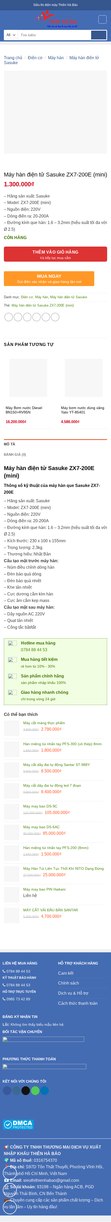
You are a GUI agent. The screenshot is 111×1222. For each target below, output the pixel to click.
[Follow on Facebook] (7, 1090)
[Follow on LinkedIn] (44, 1090)
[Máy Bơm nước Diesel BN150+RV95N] (28, 378)
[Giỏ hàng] (102, 19)
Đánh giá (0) (15, 455)
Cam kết (65, 973)
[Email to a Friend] (36, 317)
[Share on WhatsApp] (8, 317)
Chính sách (68, 983)
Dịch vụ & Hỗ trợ (73, 993)
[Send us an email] (25, 1090)
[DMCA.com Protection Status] (18, 1124)
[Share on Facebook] (18, 317)
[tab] (55, 444)
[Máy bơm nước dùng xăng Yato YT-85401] (83, 378)
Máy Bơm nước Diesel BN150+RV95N (24, 410)
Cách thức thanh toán (78, 1003)
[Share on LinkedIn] (55, 317)
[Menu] (7, 19)
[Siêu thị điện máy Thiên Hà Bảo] (55, 19)
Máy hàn (56, 58)
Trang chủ (13, 58)
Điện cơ (35, 58)
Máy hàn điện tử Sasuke (68, 297)
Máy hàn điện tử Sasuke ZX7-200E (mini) (43, 305)
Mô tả (9, 444)
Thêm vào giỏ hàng (55, 252)
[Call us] (35, 1090)
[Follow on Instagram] (16, 1090)
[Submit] (98, 35)
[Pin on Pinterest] (46, 317)
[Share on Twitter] (27, 317)
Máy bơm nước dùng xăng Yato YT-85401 (82, 410)
